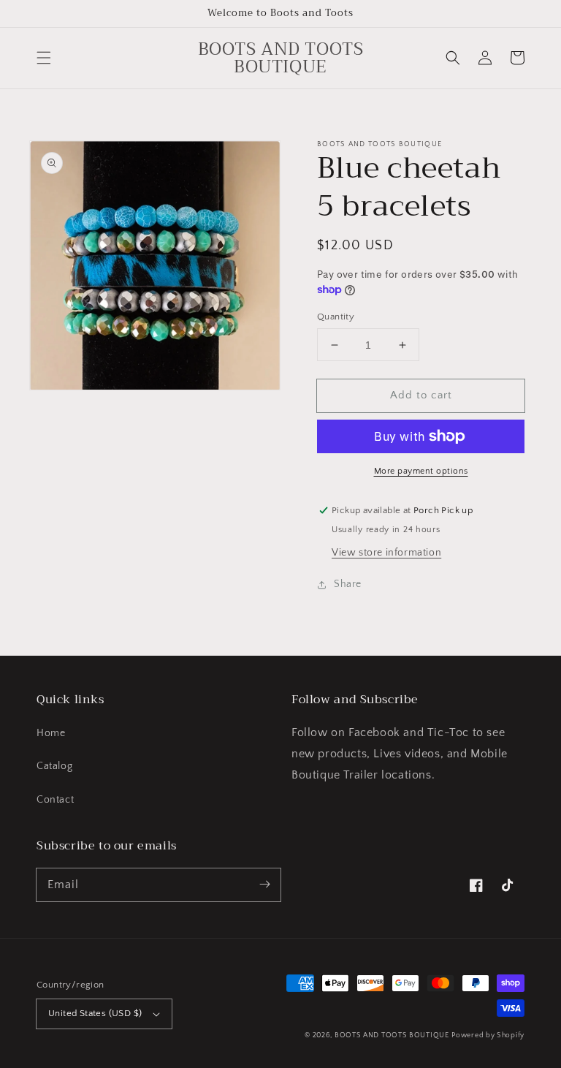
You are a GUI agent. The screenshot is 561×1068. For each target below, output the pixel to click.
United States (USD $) (95, 1013)
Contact (55, 800)
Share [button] (348, 584)
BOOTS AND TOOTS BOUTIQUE (392, 1035)
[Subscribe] (264, 884)
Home (51, 733)
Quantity (335, 316)
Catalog (54, 766)
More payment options (421, 471)
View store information (386, 552)
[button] (44, 58)
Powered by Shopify (487, 1035)
